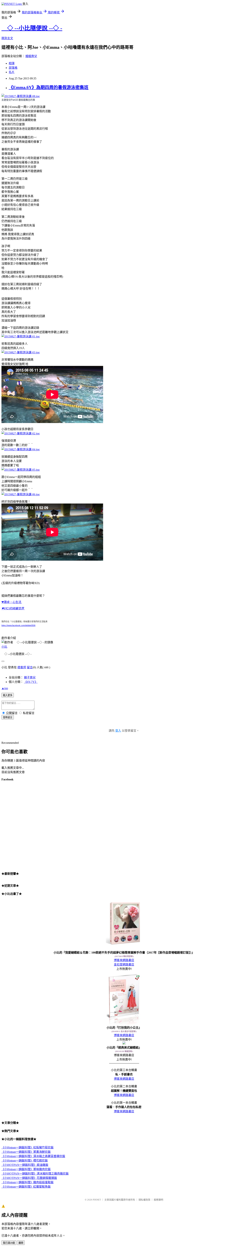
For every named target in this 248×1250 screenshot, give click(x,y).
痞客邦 (21, 667)
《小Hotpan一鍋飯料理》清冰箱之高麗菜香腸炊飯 (33, 1156)
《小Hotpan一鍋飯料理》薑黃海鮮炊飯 (26, 1151)
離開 (21, 1242)
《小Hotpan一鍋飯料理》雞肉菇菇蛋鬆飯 (27, 1182)
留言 (30, 667)
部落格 (13, 67)
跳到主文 (7, 38)
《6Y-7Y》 (31, 681)
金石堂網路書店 (124, 964)
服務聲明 (158, 1199)
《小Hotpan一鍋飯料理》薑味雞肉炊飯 (26, 1169)
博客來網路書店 (124, 960)
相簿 (12, 63)
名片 (12, 72)
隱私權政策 (144, 1199)
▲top (4, 688)
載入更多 (7, 695)
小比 (4, 646)
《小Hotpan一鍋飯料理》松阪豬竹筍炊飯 (27, 1147)
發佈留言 (7, 717)
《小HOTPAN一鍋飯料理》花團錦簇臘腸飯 (29, 1177)
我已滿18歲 (9, 1242)
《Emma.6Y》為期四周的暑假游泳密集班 (48, 87)
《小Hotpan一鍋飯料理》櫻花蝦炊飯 (24, 1160)
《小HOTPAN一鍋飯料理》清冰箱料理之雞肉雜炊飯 (35, 1173)
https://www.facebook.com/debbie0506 (18, 625)
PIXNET (97, 1199)
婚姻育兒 (31, 56)
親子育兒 (30, 677)
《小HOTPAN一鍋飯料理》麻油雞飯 (24, 1164)
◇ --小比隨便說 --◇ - (31, 28)
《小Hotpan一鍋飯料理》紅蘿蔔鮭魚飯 (26, 1186)
